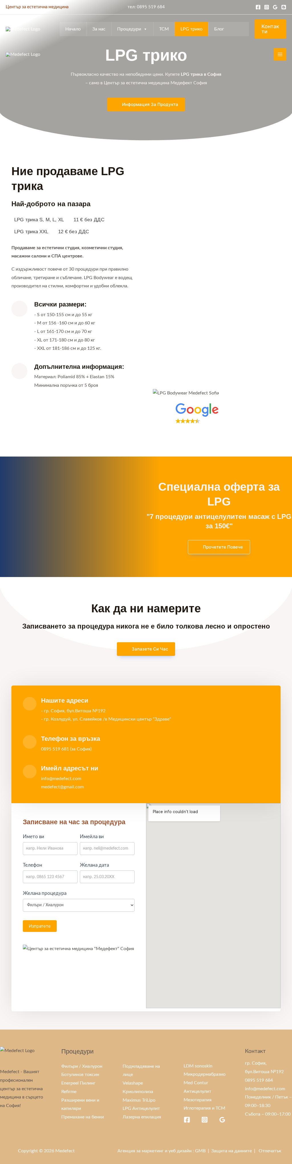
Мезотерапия (198, 1100)
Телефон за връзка (70, 738)
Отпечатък (270, 1151)
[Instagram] (266, 7)
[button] (228, 418)
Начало (73, 29)
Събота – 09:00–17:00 (268, 1114)
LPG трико (191, 29)
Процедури (129, 29)
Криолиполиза (138, 1091)
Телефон (32, 865)
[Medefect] (23, 29)
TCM (164, 29)
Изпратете (40, 926)
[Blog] (283, 7)
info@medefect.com (265, 1089)
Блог (219, 29)
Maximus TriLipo (139, 1100)
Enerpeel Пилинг (78, 1083)
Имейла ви (92, 836)
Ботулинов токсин (80, 1074)
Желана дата (94, 865)
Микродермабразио (205, 1074)
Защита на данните (231, 1151)
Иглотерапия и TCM (204, 1108)
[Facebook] (258, 7)
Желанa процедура (44, 893)
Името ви (33, 836)
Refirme (68, 1091)
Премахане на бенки (82, 1117)
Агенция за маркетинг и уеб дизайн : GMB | (164, 1151)
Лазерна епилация (142, 1117)
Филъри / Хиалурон (81, 1066)
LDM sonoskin (198, 1066)
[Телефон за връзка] (29, 742)
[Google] (275, 7)
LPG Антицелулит (141, 1108)
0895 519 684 (151, 7)
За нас (99, 29)
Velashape (133, 1083)
